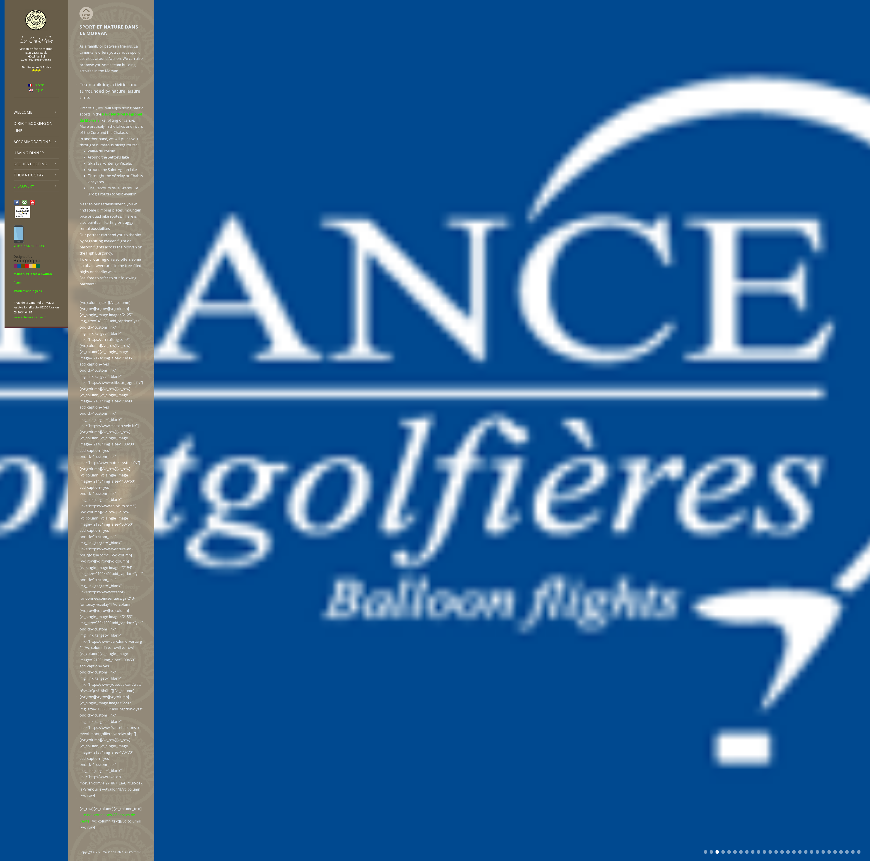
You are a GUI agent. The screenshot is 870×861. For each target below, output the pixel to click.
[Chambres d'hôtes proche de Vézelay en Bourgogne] (36, 20)
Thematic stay (29, 175)
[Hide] (86, 13)
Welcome (23, 112)
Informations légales (28, 291)
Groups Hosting (30, 163)
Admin (18, 282)
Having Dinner (29, 152)
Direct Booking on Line (33, 127)
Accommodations (32, 141)
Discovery (24, 186)
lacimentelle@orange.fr (30, 317)
